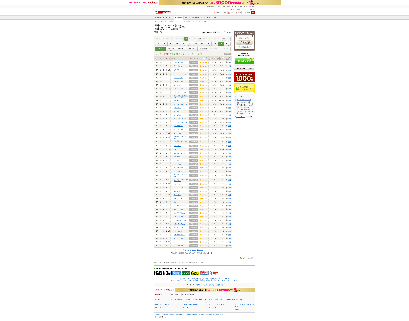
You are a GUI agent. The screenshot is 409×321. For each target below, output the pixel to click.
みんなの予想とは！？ (244, 47)
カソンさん (177, 164)
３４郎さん (177, 195)
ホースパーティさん (180, 242)
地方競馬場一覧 (215, 279)
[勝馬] (167, 273)
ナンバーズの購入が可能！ (217, 304)
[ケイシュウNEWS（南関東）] (176, 273)
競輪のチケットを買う (162, 304)
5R (183, 44)
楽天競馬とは (251, 10)
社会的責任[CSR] (191, 314)
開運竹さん (177, 191)
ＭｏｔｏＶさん (178, 209)
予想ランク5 (171, 49)
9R (208, 44)
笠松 (199, 39)
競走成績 (211, 285)
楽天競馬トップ (159, 18)
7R (196, 44)
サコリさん (177, 160)
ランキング (205, 21)
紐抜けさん (177, 111)
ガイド (203, 18)
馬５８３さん (178, 66)
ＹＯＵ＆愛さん (178, 126)
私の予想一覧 (196, 21)
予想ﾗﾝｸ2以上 (203, 49)
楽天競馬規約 (180, 314)
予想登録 (170, 21)
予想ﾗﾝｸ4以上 (181, 49)
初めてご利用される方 (244, 100)
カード (240, 6)
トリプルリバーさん (180, 92)
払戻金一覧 (219, 285)
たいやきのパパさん (180, 220)
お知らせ (187, 18)
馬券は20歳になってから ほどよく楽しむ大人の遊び (187, 281)
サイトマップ (231, 10)
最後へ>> (200, 250)
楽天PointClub (240, 117)
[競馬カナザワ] (214, 273)
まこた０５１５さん (180, 227)
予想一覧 (163, 21)
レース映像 (225, 279)
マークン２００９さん (181, 104)
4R (177, 44)
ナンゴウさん (178, 157)
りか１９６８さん (179, 62)
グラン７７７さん (179, 224)
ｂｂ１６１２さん (179, 153)
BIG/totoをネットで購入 (190, 304)
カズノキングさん (179, 235)
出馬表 (198, 285)
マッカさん (177, 115)
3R (170, 44)
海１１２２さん (178, 238)
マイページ (169, 18)
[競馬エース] (195, 273)
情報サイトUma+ (212, 18)
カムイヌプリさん (179, 213)
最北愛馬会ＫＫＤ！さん (181, 141)
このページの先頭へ (248, 258)
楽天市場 (251, 6)
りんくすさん (178, 231)
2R (164, 44)
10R (214, 44)
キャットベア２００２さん (181, 175)
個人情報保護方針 (168, 314)
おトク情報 (195, 18)
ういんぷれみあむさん (181, 118)
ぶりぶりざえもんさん (181, 216)
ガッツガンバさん (179, 167)
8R (202, 44)
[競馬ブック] (158, 273)
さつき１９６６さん (180, 129)
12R (227, 44)
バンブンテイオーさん (181, 122)
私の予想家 (187, 21)
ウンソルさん (178, 171)
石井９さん (177, 108)
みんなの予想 (179, 18)
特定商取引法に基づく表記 (214, 314)
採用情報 (201, 314)
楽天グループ (231, 6)
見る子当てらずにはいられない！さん (181, 96)
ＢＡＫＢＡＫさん (179, 187)
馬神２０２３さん (179, 198)
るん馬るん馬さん (179, 81)
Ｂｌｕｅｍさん (178, 245)
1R (158, 44)
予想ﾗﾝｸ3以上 (192, 49)
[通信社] (186, 273)
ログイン (238, 96)
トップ (157, 21)
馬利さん (176, 202)
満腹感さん (177, 100)
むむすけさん (178, 149)
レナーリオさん (178, 184)
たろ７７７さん (178, 78)
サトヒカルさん (178, 85)
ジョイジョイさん (179, 88)
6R (189, 44)
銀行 (245, 6)
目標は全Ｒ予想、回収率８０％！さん (181, 70)
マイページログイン (244, 69)
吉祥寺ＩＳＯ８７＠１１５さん (181, 137)
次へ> (194, 250)
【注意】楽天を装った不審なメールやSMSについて (221, 281)
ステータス (178, 21)
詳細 (229, 62)
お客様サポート (241, 10)
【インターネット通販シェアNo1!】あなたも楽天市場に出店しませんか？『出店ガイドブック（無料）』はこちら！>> (205, 299)
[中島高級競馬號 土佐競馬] (204, 273)
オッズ (205, 285)
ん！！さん (177, 133)
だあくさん (177, 146)
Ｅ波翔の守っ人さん (180, 206)
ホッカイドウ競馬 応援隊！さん (181, 180)
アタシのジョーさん (180, 74)
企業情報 (158, 314)
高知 (223, 39)
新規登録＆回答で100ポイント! (216, 6)
